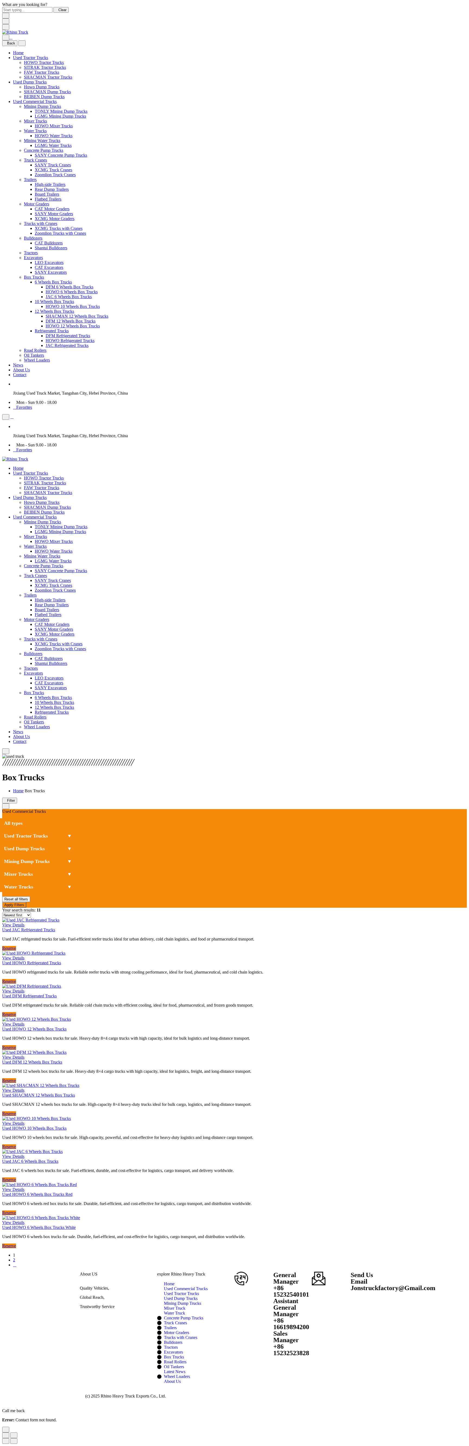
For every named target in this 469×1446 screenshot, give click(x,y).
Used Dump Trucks (30, 82)
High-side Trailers (50, 184)
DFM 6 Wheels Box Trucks (69, 287)
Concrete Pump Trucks (43, 150)
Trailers (30, 179)
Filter (11, 800)
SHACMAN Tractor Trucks (48, 77)
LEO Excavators (49, 262)
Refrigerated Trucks (52, 331)
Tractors (31, 252)
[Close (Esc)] (5, 1435)
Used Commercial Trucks (35, 101)
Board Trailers (47, 194)
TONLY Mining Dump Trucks (61, 111)
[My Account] (10, 37)
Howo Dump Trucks (41, 87)
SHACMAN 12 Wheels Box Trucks (77, 316)
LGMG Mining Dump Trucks (60, 116)
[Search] (5, 37)
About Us (21, 370)
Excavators (33, 257)
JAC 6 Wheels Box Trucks (69, 296)
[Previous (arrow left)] (5, 1441)
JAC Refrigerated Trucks (67, 345)
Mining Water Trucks (42, 140)
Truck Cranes (35, 160)
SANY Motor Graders (54, 213)
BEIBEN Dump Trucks (44, 96)
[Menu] (5, 27)
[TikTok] (85, 1315)
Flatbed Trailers (48, 199)
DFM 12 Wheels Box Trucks (71, 321)
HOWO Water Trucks (53, 135)
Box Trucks (34, 277)
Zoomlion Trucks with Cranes (60, 233)
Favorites (24, 407)
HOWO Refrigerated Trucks (70, 340)
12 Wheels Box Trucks (54, 311)
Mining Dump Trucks (42, 106)
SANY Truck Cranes (53, 165)
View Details (13, 925)
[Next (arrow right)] (13, 1441)
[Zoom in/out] (13, 1435)
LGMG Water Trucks (53, 145)
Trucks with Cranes (40, 223)
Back (11, 43)
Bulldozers (33, 238)
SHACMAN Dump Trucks (47, 91)
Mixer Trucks (35, 121)
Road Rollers (35, 350)
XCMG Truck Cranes (53, 170)
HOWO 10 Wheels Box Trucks (73, 306)
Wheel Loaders (37, 360)
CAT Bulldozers (49, 243)
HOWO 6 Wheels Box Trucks (72, 291)
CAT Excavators (49, 267)
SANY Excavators (51, 272)
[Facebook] (82, 1315)
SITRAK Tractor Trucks (45, 67)
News (18, 365)
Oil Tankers (34, 355)
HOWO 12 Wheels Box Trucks (73, 326)
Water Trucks (35, 130)
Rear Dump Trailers (52, 189)
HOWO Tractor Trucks (44, 62)
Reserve (9, 948)
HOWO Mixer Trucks (54, 126)
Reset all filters (16, 899)
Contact (19, 374)
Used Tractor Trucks (30, 57)
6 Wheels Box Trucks (53, 282)
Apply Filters (14, 905)
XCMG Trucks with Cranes (59, 228)
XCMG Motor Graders (54, 218)
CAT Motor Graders (52, 209)
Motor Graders (36, 204)
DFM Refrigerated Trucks (68, 335)
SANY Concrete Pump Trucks (61, 155)
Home (18, 52)
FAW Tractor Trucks (41, 72)
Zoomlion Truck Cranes (55, 174)
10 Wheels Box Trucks (54, 301)
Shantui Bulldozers (51, 248)
